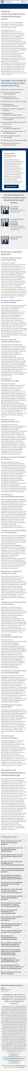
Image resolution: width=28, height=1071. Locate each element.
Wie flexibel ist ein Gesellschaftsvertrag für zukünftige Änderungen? (9, 937)
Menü (25, 2)
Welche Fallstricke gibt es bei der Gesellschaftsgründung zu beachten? (12, 897)
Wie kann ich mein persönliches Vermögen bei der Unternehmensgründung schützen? (12, 863)
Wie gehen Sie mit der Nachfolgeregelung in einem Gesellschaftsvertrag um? (10, 959)
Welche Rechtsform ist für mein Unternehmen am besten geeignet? (11, 842)
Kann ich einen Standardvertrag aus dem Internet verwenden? (11, 931)
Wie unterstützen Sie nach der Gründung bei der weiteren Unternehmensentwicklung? (11, 904)
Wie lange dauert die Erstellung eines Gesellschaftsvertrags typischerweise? (11, 925)
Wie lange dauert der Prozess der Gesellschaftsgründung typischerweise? (12, 849)
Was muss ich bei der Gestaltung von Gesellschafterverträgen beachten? (11, 884)
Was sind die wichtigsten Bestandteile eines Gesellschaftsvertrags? (9, 911)
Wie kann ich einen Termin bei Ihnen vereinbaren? (11, 972)
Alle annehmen (14, 1062)
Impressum (21, 1067)
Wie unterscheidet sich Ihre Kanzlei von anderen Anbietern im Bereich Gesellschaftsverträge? (12, 966)
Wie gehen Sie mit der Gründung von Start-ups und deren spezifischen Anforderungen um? (12, 890)
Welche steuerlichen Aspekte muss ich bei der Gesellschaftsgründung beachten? (12, 870)
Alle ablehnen (14, 1055)
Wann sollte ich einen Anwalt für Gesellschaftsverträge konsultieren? (12, 918)
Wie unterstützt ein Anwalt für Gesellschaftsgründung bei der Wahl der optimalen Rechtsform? (12, 877)
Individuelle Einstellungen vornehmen (14, 1058)
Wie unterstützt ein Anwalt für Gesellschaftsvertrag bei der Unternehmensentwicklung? (11, 944)
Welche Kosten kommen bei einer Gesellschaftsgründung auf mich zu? (12, 856)
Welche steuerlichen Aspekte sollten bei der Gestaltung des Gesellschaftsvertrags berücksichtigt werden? (11, 952)
